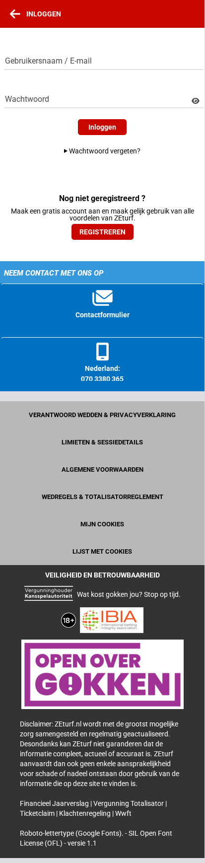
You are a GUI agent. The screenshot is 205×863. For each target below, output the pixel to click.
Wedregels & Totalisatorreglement (102, 497)
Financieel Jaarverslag (55, 803)
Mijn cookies (102, 524)
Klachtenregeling (85, 813)
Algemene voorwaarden (102, 469)
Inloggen (102, 127)
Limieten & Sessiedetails (102, 442)
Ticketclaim (38, 813)
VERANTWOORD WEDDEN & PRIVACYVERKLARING (102, 415)
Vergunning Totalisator (129, 803)
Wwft (123, 813)
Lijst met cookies (102, 551)
